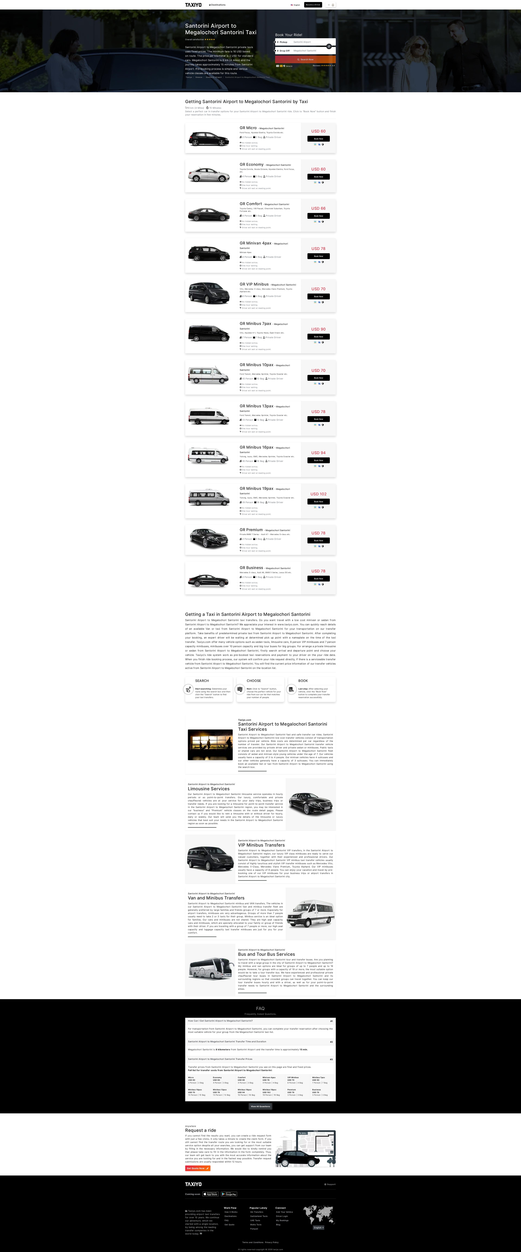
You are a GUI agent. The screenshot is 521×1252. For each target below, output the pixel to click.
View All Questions (260, 1106)
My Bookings (282, 1220)
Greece (199, 77)
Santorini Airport (214, 77)
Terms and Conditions (253, 1242)
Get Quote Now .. (197, 1168)
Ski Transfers (256, 1212)
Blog (278, 1224)
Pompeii (254, 1229)
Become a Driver (313, 5)
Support (331, 1184)
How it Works (231, 1212)
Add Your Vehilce (284, 1212)
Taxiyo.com (244, 720)
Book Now (318, 139)
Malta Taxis (256, 1224)
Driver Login (282, 1216)
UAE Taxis (255, 1220)
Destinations (218, 4)
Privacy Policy (272, 1242)
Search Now (307, 59)
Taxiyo (189, 77)
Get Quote (229, 1224)
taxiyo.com (278, 1249)
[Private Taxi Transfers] (193, 4)
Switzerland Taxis (259, 1216)
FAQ (227, 1220)
